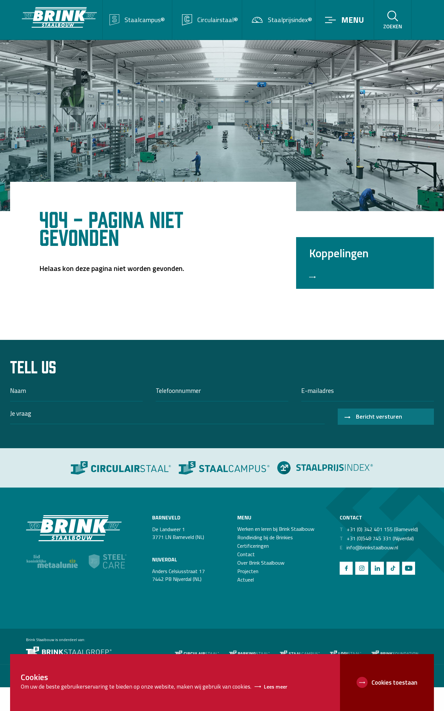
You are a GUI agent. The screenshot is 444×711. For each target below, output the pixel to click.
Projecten (247, 571)
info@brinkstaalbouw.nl (369, 547)
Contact (246, 554)
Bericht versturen (379, 416)
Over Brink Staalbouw (260, 563)
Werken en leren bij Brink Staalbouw (275, 529)
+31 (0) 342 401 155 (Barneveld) (379, 529)
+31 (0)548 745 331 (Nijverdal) (377, 538)
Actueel (245, 580)
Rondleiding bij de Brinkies (265, 537)
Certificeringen (253, 546)
